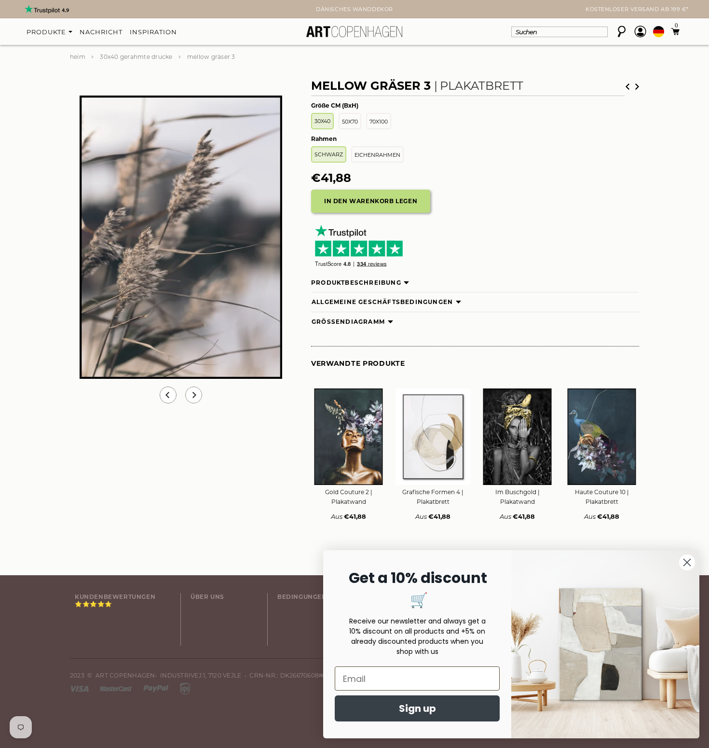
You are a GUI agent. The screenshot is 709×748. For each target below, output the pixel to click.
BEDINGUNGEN (302, 596)
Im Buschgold (517, 496)
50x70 (350, 121)
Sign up (417, 708)
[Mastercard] (116, 688)
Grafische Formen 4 (433, 496)
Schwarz (328, 154)
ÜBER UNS (207, 596)
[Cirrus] (185, 688)
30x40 (322, 121)
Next (76, 10)
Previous (168, 395)
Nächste (637, 86)
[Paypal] (156, 688)
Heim (77, 56)
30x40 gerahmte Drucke (136, 56)
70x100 (378, 121)
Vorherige (627, 86)
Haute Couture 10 (602, 496)
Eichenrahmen (377, 155)
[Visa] (80, 688)
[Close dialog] (687, 562)
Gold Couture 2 (348, 496)
